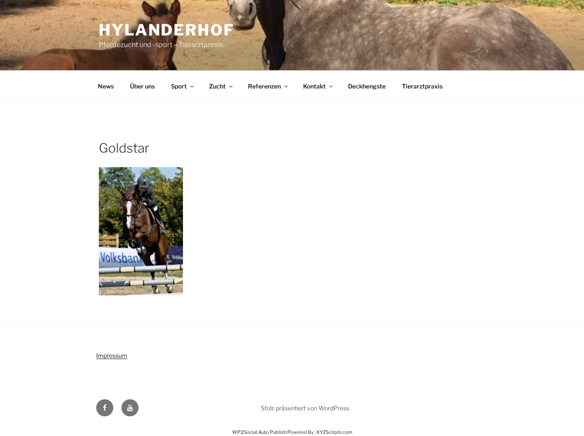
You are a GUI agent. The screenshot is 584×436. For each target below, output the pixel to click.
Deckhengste (367, 86)
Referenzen (264, 86)
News (106, 86)
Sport (179, 86)
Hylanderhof (167, 30)
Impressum (111, 355)
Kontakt (314, 86)
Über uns (142, 86)
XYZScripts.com (334, 432)
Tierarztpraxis (422, 86)
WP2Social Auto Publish (259, 432)
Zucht (217, 86)
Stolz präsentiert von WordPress (305, 408)
